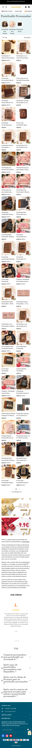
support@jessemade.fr (10, 711)
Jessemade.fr (26, 542)
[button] (3, 7)
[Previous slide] (13, 641)
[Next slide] (18, 641)
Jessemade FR (17, 745)
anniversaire (26, 562)
